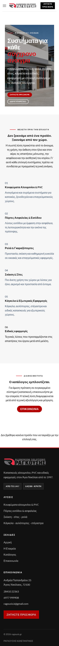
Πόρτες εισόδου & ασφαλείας (20, 510)
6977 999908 (11, 597)
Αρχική (8, 542)
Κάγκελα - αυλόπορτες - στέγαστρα (23, 523)
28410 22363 (11, 591)
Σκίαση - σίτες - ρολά (15, 516)
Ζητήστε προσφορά (21, 614)
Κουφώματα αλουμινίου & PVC (21, 504)
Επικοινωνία (11, 560)
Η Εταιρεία (10, 548)
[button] (4, 6)
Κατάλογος (10, 554)
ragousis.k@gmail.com (16, 603)
